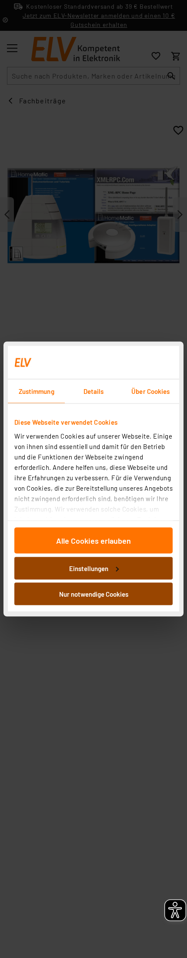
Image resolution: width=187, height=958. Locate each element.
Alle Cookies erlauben (93, 540)
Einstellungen (88, 568)
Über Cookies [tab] (150, 391)
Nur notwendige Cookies (93, 594)
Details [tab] (93, 391)
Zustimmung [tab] (36, 391)
